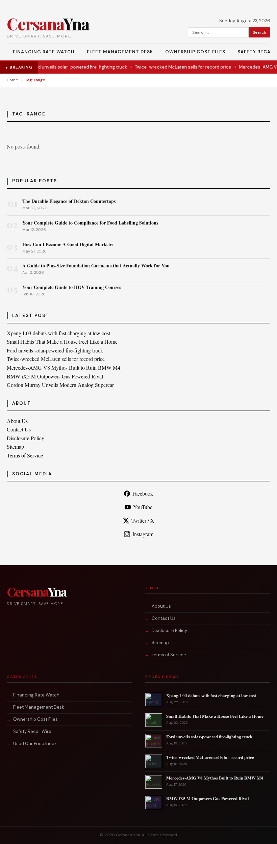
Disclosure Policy (25, 438)
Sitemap (15, 446)
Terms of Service (25, 455)
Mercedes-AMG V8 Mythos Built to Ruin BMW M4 (63, 367)
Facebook (142, 493)
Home (12, 80)
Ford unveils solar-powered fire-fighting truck (73, 67)
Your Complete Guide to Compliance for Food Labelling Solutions (90, 222)
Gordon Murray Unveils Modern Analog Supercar (60, 384)
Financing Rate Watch (44, 52)
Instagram (142, 533)
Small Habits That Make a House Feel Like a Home (62, 341)
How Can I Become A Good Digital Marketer (68, 244)
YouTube (142, 506)
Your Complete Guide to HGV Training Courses (71, 287)
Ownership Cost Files (195, 52)
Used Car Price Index (34, 743)
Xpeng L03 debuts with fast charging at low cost (58, 333)
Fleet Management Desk (120, 52)
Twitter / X (142, 520)
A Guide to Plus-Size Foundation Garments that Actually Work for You (96, 265)
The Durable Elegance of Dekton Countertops (69, 201)
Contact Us (19, 429)
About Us (17, 420)
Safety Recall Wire (32, 731)
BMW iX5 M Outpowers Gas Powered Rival (55, 376)
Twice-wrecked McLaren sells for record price (176, 67)
